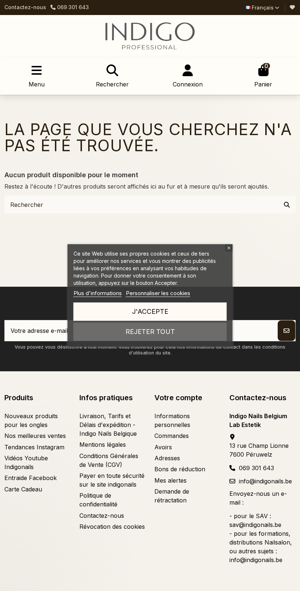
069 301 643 (256, 468)
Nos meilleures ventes (35, 435)
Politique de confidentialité (98, 500)
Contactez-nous (25, 7)
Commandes (171, 435)
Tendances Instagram (34, 447)
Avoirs (163, 447)
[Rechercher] (287, 205)
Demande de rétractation (171, 496)
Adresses (167, 458)
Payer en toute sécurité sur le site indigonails (112, 480)
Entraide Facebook (30, 478)
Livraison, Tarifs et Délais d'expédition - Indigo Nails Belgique (108, 424)
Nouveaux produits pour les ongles (31, 420)
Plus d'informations (98, 293)
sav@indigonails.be (255, 524)
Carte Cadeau (23, 489)
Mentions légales (102, 444)
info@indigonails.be (265, 481)
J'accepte (150, 311)
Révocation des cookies (112, 526)
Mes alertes (170, 480)
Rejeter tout (150, 331)
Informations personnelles (172, 420)
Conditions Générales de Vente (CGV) (108, 460)
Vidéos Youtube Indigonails (26, 462)
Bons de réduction (179, 469)
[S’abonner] (286, 330)
